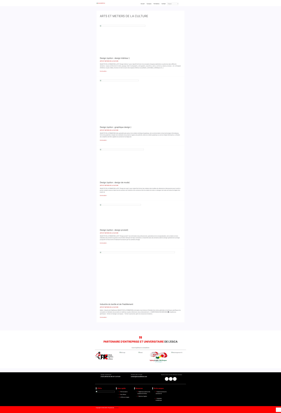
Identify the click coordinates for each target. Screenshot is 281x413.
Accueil (143, 3)
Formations (156, 3)
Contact (164, 3)
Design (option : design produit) (114, 230)
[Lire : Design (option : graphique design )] (119, 102)
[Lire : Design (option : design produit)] (120, 215)
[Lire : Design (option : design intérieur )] (122, 40)
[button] (97, 359)
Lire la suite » (103, 71)
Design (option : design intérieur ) (115, 58)
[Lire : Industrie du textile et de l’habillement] (137, 276)
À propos (149, 3)
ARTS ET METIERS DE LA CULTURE (109, 61)
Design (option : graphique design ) (115, 127)
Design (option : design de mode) (115, 182)
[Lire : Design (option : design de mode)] (122, 164)
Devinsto (116, 407)
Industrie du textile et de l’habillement (116, 304)
